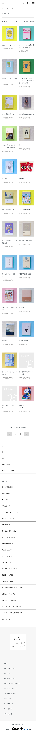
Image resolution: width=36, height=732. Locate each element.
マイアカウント (8, 704)
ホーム (3, 8)
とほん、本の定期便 (8, 470)
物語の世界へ (6, 493)
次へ (26, 434)
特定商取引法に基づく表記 (12, 684)
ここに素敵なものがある (26, 114)
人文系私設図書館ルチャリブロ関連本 (13, 587)
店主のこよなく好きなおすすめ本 (12, 613)
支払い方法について (10, 678)
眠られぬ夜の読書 (7, 487)
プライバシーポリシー (10, 689)
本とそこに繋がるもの (8, 537)
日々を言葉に (6, 499)
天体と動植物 (6, 525)
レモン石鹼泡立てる (8, 114)
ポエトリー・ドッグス (8, 45)
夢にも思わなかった (8, 209)
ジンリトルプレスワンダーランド (12, 569)
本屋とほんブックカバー (9, 464)
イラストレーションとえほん (10, 512)
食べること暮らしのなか (9, 531)
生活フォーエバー (24, 209)
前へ (9, 434)
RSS (5, 699)
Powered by (8, 729)
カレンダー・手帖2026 (9, 600)
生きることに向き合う (8, 518)
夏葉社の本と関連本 (8, 575)
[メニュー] (33, 3)
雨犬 (20, 145)
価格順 (26, 21)
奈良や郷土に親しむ (8, 562)
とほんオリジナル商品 (8, 594)
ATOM (9, 699)
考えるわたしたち (7, 550)
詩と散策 (4, 178)
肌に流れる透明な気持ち (26, 240)
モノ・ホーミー (6, 619)
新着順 (32, 21)
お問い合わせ (8, 714)
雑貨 (3, 458)
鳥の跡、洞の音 (23, 341)
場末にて (4, 341)
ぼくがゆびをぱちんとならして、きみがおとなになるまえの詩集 (26, 80)
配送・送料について (10, 668)
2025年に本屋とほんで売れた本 (11, 606)
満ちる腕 (21, 307)
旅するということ (7, 556)
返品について (8, 673)
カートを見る (8, 709)
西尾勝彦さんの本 (7, 581)
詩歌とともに (10, 8)
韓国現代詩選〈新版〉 (25, 274)
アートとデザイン (7, 543)
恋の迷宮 (21, 178)
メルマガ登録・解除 (10, 694)
